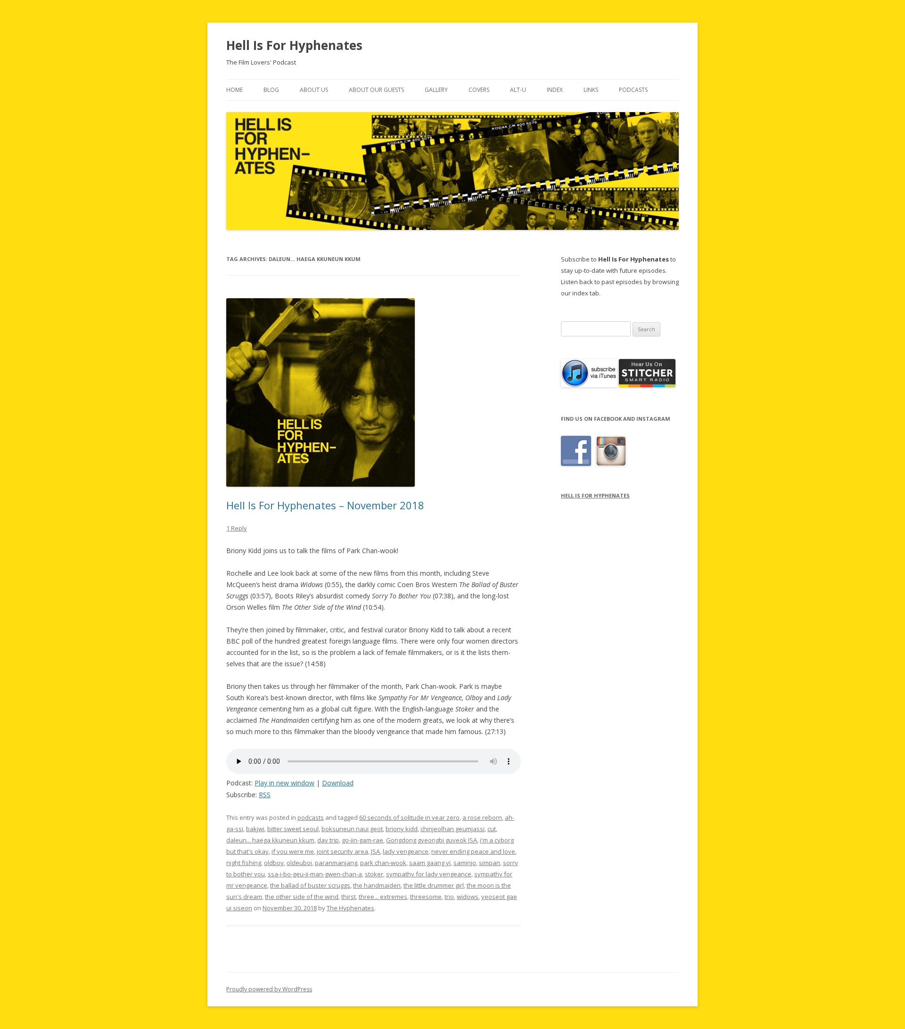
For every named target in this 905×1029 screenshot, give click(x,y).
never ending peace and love (473, 851)
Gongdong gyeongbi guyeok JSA (431, 840)
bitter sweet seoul (293, 829)
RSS (265, 794)
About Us (314, 90)
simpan (489, 862)
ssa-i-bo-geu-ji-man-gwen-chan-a (315, 874)
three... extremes (383, 896)
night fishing (243, 862)
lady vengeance (405, 851)
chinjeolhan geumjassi (452, 829)
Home (234, 90)
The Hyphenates (350, 908)
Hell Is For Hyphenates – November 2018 (325, 505)
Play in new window (284, 782)
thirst (348, 896)
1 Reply (236, 528)
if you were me (293, 851)
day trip (328, 840)
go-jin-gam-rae (362, 840)
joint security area (342, 851)
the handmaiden (377, 885)
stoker (374, 874)
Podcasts (633, 90)
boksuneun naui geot (352, 829)
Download (338, 782)
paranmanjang (336, 862)
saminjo (464, 862)
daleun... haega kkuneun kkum (270, 840)
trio (449, 896)
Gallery (436, 90)
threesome (426, 896)
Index (555, 90)
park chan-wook (383, 862)
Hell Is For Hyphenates (294, 45)
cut (491, 829)
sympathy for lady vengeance (428, 874)
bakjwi (255, 829)
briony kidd (402, 829)
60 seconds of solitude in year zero (409, 817)
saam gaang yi (430, 862)
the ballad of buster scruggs (310, 885)
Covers (479, 90)
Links (591, 90)
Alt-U (518, 90)
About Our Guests (376, 90)
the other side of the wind (301, 896)
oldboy (274, 862)
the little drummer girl (433, 885)
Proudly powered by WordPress (269, 989)
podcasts (310, 817)
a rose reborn (482, 817)
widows (467, 896)
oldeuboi (299, 862)
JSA (375, 851)
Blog (271, 90)
